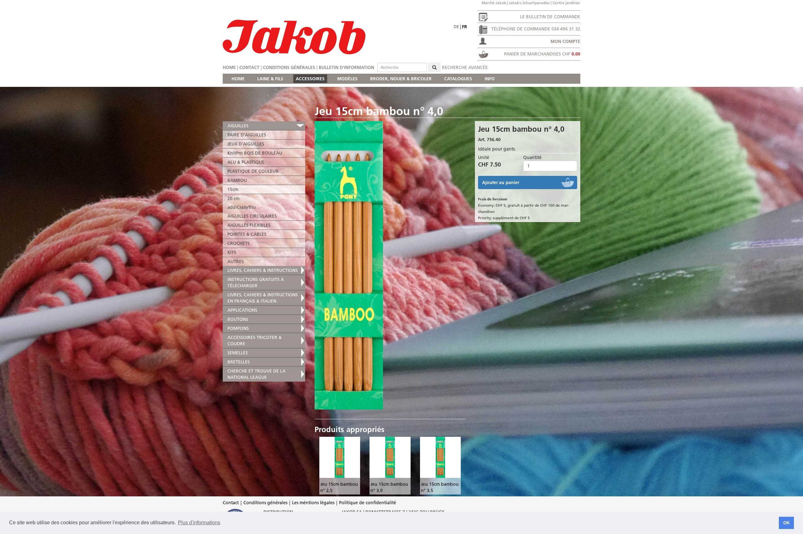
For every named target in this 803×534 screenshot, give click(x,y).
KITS (231, 252)
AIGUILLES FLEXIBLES (248, 225)
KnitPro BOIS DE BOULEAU (254, 153)
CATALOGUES (458, 79)
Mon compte (565, 41)
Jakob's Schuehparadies (529, 2)
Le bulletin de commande (550, 16)
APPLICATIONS (242, 310)
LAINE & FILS (270, 79)
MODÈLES (347, 79)
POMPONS (238, 328)
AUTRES (235, 261)
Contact (249, 67)
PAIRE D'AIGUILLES (246, 135)
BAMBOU (237, 180)
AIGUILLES (237, 126)
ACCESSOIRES (310, 79)
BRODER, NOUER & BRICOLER (401, 79)
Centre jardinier (566, 2)
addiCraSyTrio (241, 207)
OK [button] (786, 522)
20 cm (233, 198)
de (456, 26)
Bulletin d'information (346, 67)
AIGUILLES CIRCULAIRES (252, 216)
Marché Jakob (493, 2)
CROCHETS (238, 243)
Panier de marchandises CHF (542, 54)
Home (229, 67)
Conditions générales (289, 67)
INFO (490, 79)
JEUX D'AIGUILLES (245, 144)
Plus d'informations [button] (199, 522)
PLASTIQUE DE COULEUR (253, 171)
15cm (232, 189)
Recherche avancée (465, 67)
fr (464, 26)
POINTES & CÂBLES (246, 234)
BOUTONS (237, 319)
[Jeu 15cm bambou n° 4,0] (390, 265)
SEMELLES (237, 353)
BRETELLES (238, 362)
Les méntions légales (313, 502)
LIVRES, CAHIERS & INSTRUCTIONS (262, 270)
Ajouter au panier (500, 182)
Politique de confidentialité (367, 502)
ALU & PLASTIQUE (245, 162)
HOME (238, 79)
